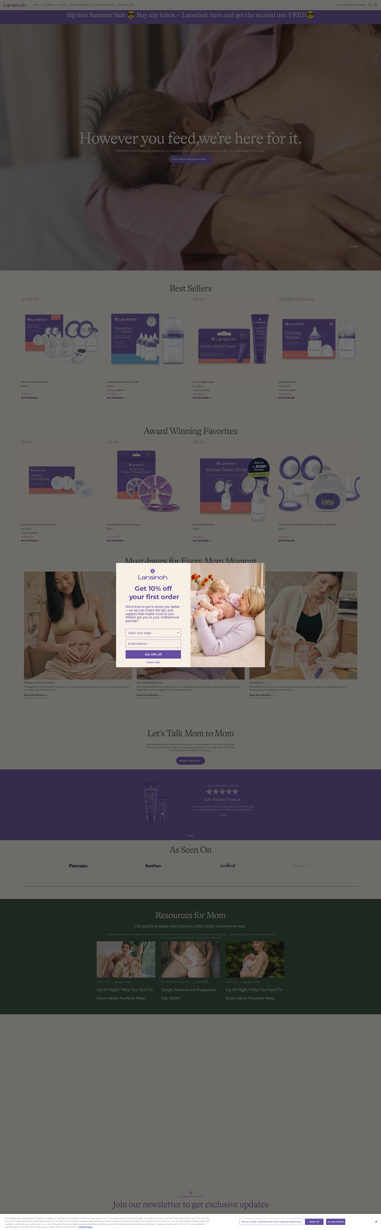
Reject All (314, 1221)
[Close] (376, 1221)
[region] (190, 1222)
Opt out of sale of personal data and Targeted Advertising (271, 1221)
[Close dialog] (262, 566)
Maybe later (153, 662)
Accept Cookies (336, 1221)
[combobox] (152, 633)
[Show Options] (178, 633)
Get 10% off (153, 654)
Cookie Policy (85, 1227)
